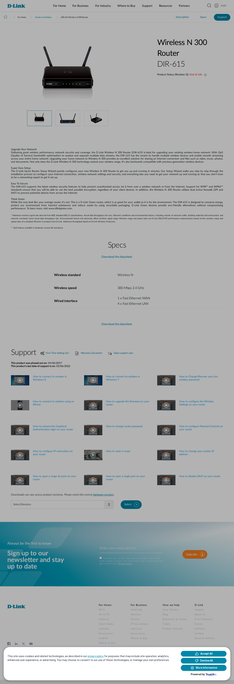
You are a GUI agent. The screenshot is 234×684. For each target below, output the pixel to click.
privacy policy (95, 656)
